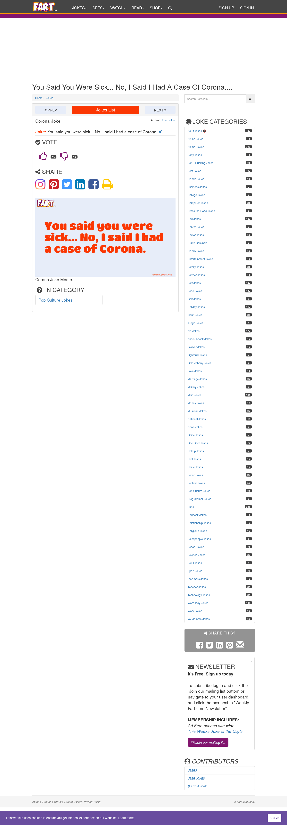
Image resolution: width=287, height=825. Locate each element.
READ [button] (136, 8)
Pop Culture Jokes (55, 300)
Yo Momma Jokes (199, 619)
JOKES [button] (78, 8)
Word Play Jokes (198, 603)
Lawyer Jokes (196, 347)
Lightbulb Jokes (197, 355)
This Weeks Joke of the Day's (215, 731)
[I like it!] (43, 156)
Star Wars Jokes (198, 579)
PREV (51, 109)
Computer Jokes (198, 203)
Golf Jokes (194, 299)
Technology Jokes (199, 595)
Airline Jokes (195, 139)
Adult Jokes (195, 131)
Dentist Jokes (196, 227)
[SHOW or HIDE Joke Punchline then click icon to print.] (107, 183)
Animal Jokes (196, 147)
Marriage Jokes (197, 379)
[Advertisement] (143, 47)
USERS (192, 770)
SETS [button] (97, 8)
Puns (191, 507)
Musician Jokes (197, 411)
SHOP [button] (155, 8)
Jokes (49, 98)
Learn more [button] (126, 818)
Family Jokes (196, 267)
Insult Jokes (195, 315)
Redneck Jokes (197, 515)
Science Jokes (196, 555)
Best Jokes (194, 171)
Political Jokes (196, 483)
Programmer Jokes (199, 499)
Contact (46, 802)
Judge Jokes (195, 323)
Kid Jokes (194, 331)
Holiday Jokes (196, 307)
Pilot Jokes (194, 459)
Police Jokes (195, 475)
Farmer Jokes (196, 275)
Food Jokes (195, 291)
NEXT (159, 109)
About (35, 802)
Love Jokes (195, 371)
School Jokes (196, 547)
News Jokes (195, 427)
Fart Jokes (194, 283)
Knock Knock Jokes (200, 339)
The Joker (169, 120)
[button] (170, 8)
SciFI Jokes (195, 563)
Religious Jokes (197, 531)
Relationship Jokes (199, 523)
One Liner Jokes (198, 443)
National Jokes (197, 419)
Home (39, 98)
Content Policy (73, 802)
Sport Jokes (195, 571)
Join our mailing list (209, 742)
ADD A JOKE (198, 786)
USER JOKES (196, 778)
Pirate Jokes (195, 467)
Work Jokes (195, 611)
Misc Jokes (194, 395)
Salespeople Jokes (199, 539)
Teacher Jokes (197, 587)
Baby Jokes (195, 155)
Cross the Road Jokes (201, 211)
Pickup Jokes (196, 451)
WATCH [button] (117, 8)
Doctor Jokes (196, 235)
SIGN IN (247, 8)
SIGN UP (226, 8)
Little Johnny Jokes (199, 363)
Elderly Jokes (196, 251)
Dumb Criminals (197, 243)
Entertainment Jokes (200, 259)
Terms (58, 802)
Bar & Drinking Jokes (200, 163)
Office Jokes (195, 435)
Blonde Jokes (196, 179)
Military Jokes (196, 387)
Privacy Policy (92, 802)
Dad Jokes (194, 219)
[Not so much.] (64, 156)
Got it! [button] (274, 818)
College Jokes (196, 195)
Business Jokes (197, 187)
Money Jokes (196, 403)
